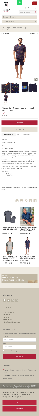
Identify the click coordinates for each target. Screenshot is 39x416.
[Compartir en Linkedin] (22, 201)
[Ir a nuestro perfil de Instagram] (16, 300)
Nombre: (6, 336)
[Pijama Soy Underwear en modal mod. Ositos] (20, 58)
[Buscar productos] (34, 12)
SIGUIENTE (33, 33)
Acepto (19, 402)
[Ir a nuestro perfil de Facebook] (4, 300)
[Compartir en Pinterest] (17, 201)
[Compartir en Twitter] (30, 201)
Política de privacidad (16, 351)
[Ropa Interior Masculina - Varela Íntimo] (7, 7)
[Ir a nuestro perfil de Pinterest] (12, 300)
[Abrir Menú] (34, 3)
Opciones (19, 409)
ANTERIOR (5, 33)
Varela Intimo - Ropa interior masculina (16, 386)
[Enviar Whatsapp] (26, 201)
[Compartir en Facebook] (35, 201)
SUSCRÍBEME (20, 356)
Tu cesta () (32, 8)
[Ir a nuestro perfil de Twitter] (8, 300)
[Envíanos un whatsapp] (19, 2)
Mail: (4, 343)
